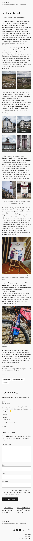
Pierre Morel (5, 2)
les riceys (5, 382)
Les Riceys (10, 98)
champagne (6, 379)
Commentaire (7, 444)
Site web (5, 482)
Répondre (4, 414)
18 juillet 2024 (6, 404)
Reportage (21, 17)
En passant (14, 17)
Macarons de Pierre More (12, 371)
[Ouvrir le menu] (30, 4)
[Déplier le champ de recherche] (28, 530)
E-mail (4, 473)
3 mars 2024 (6, 419)
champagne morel (18, 379)
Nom (4, 465)
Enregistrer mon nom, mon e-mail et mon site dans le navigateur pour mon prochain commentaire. (17, 492)
